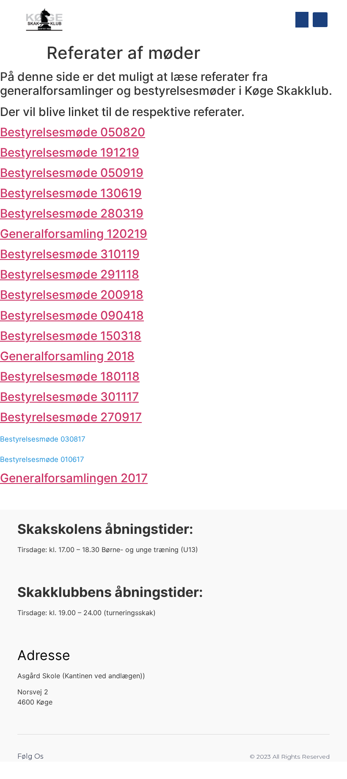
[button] (302, 20)
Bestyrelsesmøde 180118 (70, 376)
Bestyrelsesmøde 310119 (70, 254)
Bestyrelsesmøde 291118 (69, 274)
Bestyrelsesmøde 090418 (72, 315)
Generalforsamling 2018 (67, 356)
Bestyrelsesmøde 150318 (70, 336)
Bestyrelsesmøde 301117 (69, 397)
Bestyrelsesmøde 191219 (69, 152)
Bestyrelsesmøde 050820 (72, 132)
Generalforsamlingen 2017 (74, 478)
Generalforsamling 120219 (73, 234)
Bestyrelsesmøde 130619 (71, 193)
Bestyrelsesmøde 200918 (71, 294)
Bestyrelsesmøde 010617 (42, 459)
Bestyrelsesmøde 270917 (71, 417)
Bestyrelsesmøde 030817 (42, 439)
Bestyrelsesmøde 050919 (71, 173)
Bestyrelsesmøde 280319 (71, 213)
